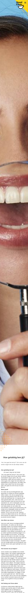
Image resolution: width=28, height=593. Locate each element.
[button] (25, 2)
